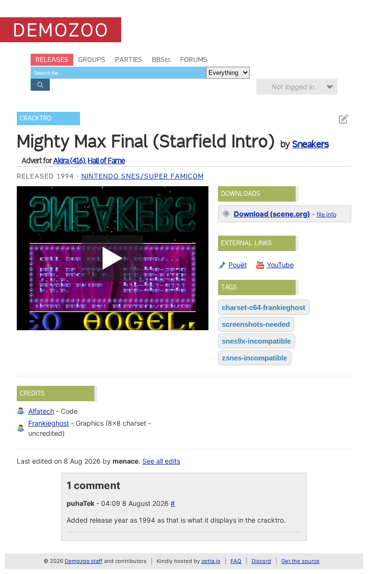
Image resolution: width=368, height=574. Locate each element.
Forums (193, 59)
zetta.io (210, 561)
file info (326, 214)
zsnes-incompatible (254, 358)
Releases (52, 59)
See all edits (161, 461)
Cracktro (35, 118)
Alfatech (41, 411)
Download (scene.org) (272, 214)
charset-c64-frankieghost (263, 307)
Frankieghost (48, 423)
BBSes (161, 59)
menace (125, 461)
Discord (261, 561)
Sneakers (310, 144)
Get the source (300, 561)
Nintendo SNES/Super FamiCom (142, 176)
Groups (91, 59)
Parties (128, 59)
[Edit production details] (343, 119)
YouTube (280, 265)
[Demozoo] (60, 29)
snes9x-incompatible (256, 341)
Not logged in (293, 87)
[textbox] (118, 73)
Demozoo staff (84, 561)
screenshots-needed (256, 324)
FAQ (236, 561)
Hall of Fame (106, 160)
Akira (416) (69, 160)
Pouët (238, 265)
